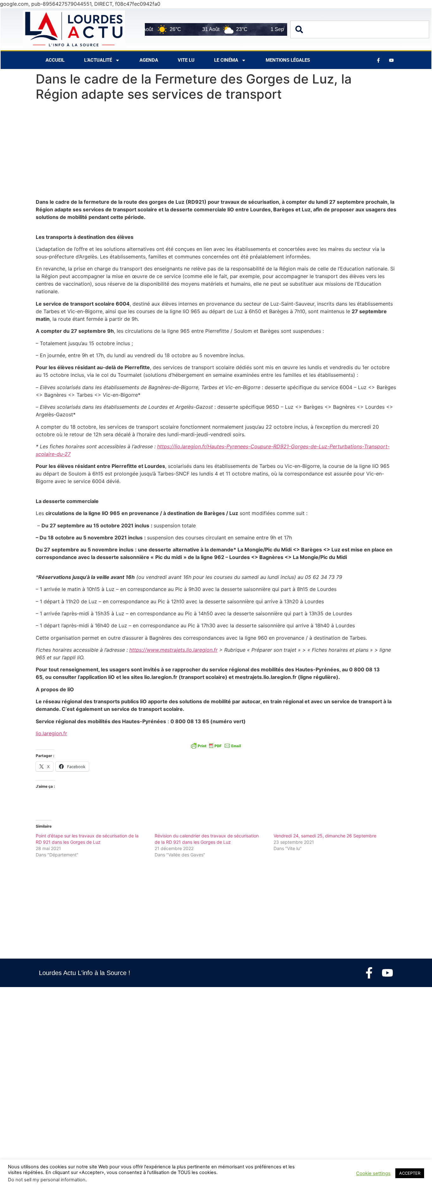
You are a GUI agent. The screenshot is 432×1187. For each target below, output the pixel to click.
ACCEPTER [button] (409, 1173)
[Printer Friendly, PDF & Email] (216, 745)
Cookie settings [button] (373, 1173)
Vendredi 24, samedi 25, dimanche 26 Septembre (325, 835)
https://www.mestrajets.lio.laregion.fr (173, 650)
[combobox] (359, 29)
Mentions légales (288, 60)
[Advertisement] (216, 151)
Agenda (148, 60)
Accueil (55, 60)
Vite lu (186, 60)
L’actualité (98, 60)
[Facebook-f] (369, 973)
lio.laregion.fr (51, 733)
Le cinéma (226, 60)
